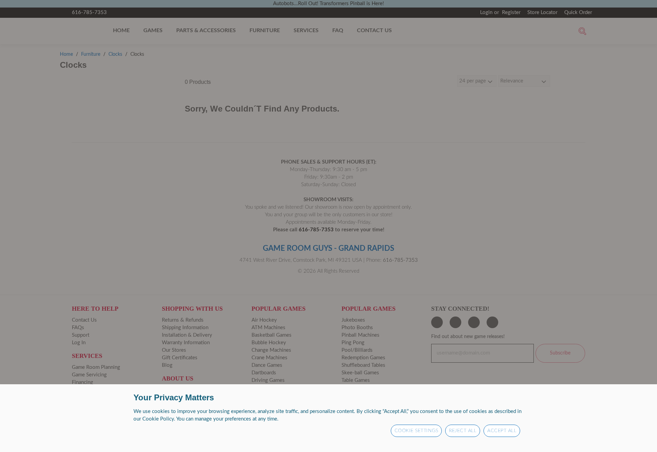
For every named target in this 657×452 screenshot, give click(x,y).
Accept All (501, 430)
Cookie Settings (416, 430)
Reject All (462, 430)
